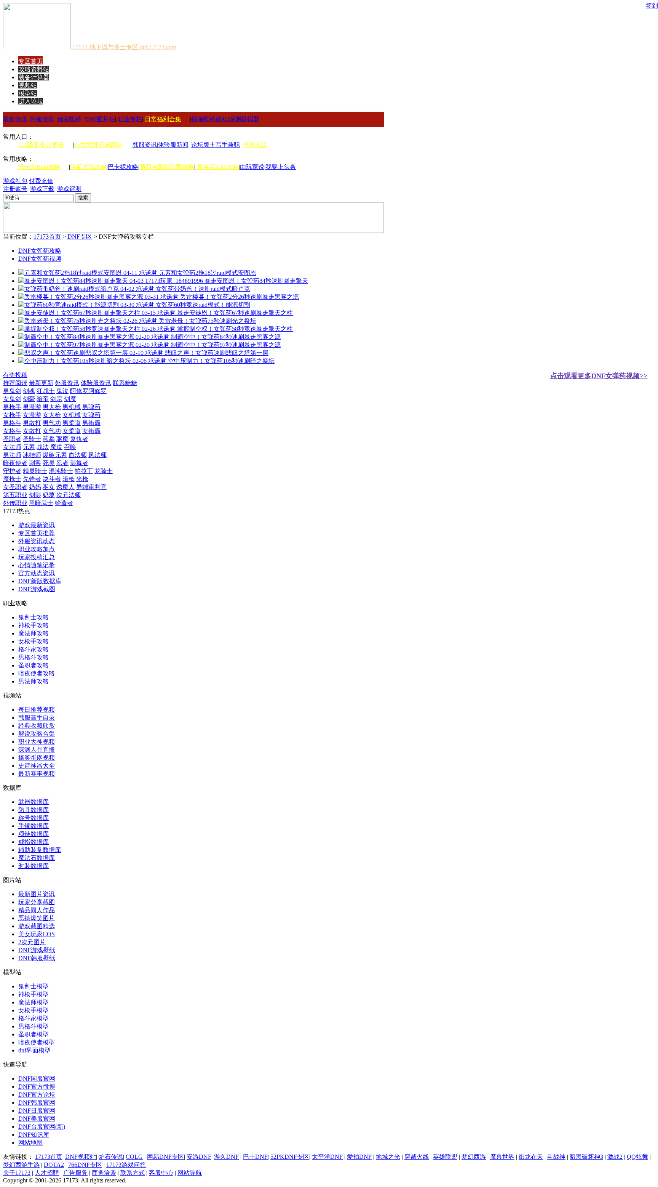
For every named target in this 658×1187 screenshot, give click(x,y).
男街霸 (91, 423)
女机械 (71, 415)
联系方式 (132, 1172)
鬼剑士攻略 (33, 617)
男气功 (52, 423)
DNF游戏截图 (36, 589)
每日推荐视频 (36, 709)
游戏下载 (42, 189)
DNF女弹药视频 (39, 258)
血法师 (78, 455)
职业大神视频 (36, 741)
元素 (29, 447)
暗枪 (68, 479)
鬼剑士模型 (33, 986)
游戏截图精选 (36, 926)
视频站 (28, 85)
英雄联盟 (445, 1156)
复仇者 (79, 439)
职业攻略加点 (36, 549)
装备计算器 (34, 77)
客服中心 (161, 1172)
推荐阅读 (15, 383)
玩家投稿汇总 (36, 557)
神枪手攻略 (33, 625)
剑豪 (29, 399)
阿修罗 (79, 391)
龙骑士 (103, 471)
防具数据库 (33, 810)
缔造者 (64, 503)
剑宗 (56, 399)
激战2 (615, 1156)
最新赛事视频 (36, 773)
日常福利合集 (163, 119)
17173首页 (47, 236)
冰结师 (32, 455)
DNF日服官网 (36, 1110)
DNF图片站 (99, 119)
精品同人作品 (36, 910)
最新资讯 (15, 119)
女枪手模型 (33, 1010)
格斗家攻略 (33, 649)
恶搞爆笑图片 (36, 918)
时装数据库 (33, 866)
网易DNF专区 (165, 1156)
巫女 (49, 487)
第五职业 (15, 495)
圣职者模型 (33, 1034)
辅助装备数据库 (39, 850)
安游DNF (199, 1156)
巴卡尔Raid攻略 (39, 167)
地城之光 (388, 1156)
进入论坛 (31, 101)
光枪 (82, 479)
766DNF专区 (85, 1164)
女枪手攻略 (33, 641)
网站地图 (30, 1142)
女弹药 (91, 415)
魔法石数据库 (36, 858)
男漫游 (32, 407)
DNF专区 (79, 236)
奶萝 (49, 495)
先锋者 (32, 479)
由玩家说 (252, 167)
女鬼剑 (12, 399)
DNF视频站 (80, 1156)
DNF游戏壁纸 (36, 950)
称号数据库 (33, 818)
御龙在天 (531, 1156)
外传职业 (15, 503)
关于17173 (16, 1172)
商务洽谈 (104, 1172)
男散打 (32, 423)
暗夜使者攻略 (36, 673)
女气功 (52, 431)
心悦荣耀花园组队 (98, 144)
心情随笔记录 (36, 565)
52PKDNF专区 (289, 1156)
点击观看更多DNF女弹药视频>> (598, 376)
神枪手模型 (33, 994)
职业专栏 (130, 119)
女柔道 (71, 431)
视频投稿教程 (209, 119)
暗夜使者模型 (36, 1042)
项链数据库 (33, 834)
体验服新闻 (173, 144)
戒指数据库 (33, 842)
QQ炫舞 (637, 1156)
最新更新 (41, 383)
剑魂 (29, 391)
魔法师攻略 (33, 633)
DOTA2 (54, 1164)
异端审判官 (91, 487)
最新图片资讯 (36, 894)
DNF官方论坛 (36, 1094)
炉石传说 (111, 1156)
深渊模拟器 (244, 119)
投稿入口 (255, 144)
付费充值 (41, 181)
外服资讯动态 (36, 541)
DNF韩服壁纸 (36, 958)
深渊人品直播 (36, 749)
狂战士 (46, 391)
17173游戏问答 (126, 1164)
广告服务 (75, 1172)
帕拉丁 (84, 471)
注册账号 (15, 189)
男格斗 (12, 423)
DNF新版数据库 (39, 581)
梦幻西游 (474, 1156)
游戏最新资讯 (36, 525)
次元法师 (68, 495)
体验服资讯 (96, 383)
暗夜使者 (15, 463)
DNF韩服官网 (36, 1102)
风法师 (97, 455)
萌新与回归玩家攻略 (166, 167)
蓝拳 (49, 439)
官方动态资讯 (36, 573)
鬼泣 (62, 391)
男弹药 (91, 407)
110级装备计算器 (41, 144)
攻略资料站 (34, 69)
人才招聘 (47, 1172)
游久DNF (226, 1156)
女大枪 (52, 415)
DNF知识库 (33, 1134)
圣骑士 (32, 439)
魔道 (56, 447)
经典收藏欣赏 (36, 725)
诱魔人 (65, 487)
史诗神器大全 (36, 765)
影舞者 (79, 463)
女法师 (12, 447)
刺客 (35, 463)
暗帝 (43, 399)
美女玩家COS (36, 934)
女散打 (32, 431)
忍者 (62, 463)
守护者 (12, 471)
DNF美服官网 (36, 1118)
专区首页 (30, 61)
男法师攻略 (33, 681)
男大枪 (52, 407)
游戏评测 (69, 189)
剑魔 (70, 399)
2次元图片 (32, 942)
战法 (43, 447)
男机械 (71, 407)
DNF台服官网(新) (41, 1126)
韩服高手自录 (36, 717)
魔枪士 (12, 479)
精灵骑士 (35, 471)
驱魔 (62, 439)
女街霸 (91, 431)
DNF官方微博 (36, 1086)
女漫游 (32, 415)
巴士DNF (255, 1156)
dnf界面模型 (34, 1050)
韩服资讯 (145, 144)
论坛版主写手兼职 (215, 144)
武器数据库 (33, 802)
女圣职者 (15, 487)
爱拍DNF (359, 1156)
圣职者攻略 (33, 665)
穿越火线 (416, 1156)
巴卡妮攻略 (123, 167)
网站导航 (189, 1172)
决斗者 (52, 479)
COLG (134, 1156)
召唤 (70, 447)
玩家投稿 (69, 119)
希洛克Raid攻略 (217, 167)
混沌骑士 (61, 471)
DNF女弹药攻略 (39, 250)
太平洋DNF (327, 1156)
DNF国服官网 (36, 1078)
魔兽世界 (502, 1156)
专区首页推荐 (36, 533)
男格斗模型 (33, 1026)
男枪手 (12, 407)
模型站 (28, 93)
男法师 (12, 455)
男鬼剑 (12, 391)
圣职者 (12, 439)
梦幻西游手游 (21, 1164)
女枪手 (12, 415)
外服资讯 (42, 119)
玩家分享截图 (36, 902)
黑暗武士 (41, 503)
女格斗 (12, 431)
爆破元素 (55, 455)
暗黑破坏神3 (586, 1156)
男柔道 (71, 423)
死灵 (49, 463)
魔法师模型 (33, 1002)
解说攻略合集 (36, 733)
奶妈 (35, 487)
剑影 (35, 495)
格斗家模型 (33, 1018)
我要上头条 (280, 167)
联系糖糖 (125, 383)
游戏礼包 (15, 181)
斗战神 (556, 1156)
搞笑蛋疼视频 (36, 757)
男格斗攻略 (33, 657)
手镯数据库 (33, 826)
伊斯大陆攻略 (88, 167)
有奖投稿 (15, 375)
